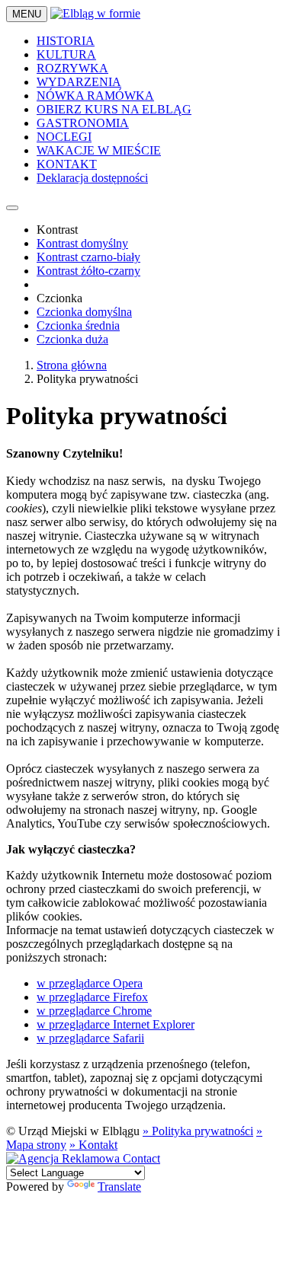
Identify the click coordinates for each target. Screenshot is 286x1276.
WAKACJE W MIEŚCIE (99, 150)
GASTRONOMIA (83, 122)
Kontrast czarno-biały (88, 256)
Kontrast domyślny (82, 243)
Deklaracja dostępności (92, 177)
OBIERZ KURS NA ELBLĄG (114, 109)
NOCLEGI (64, 136)
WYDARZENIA (79, 81)
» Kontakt (93, 1144)
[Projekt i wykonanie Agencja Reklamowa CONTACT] (83, 1158)
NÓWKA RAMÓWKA (95, 95)
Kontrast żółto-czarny (88, 270)
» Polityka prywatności (198, 1130)
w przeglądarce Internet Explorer (115, 1024)
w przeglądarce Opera (90, 983)
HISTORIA (66, 40)
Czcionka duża (72, 339)
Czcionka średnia (78, 325)
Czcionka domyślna (84, 311)
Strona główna (72, 365)
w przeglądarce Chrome (94, 1010)
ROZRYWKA (72, 68)
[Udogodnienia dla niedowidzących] (12, 208)
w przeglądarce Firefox (92, 996)
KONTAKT (67, 164)
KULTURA (66, 54)
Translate (119, 1186)
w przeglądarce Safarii (90, 1038)
